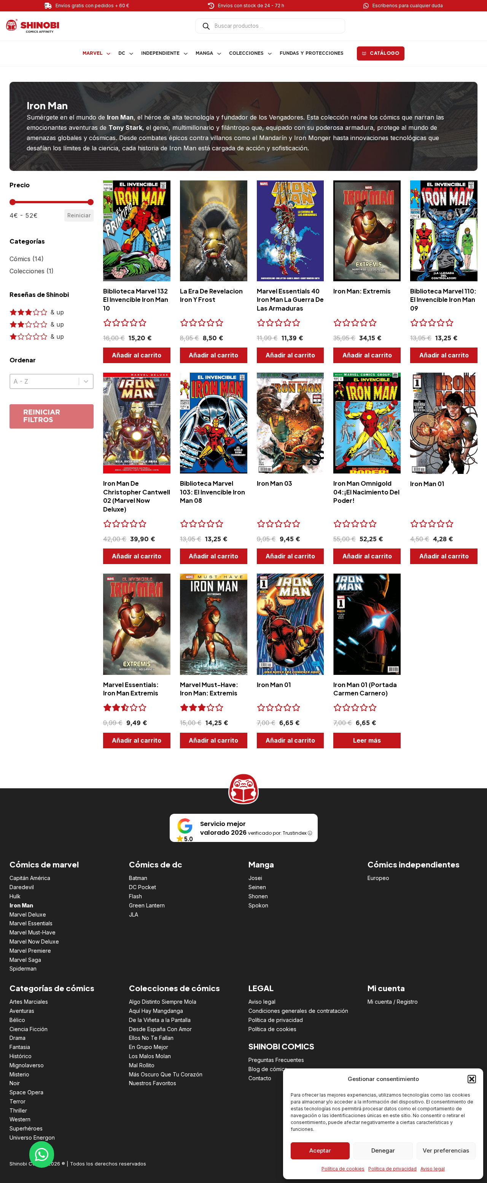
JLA (133, 914)
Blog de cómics (267, 1069)
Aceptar (320, 1150)
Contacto (259, 1078)
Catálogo (384, 53)
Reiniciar (79, 215)
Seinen (257, 887)
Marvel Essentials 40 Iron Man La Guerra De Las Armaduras (290, 299)
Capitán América (30, 878)
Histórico (21, 1056)
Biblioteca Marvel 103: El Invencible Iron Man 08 (212, 491)
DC (121, 53)
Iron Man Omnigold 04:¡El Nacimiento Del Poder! (366, 491)
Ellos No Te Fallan (151, 1038)
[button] (472, 1079)
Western (20, 1119)
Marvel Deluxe (28, 914)
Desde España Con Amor (160, 1029)
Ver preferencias (446, 1150)
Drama (17, 1038)
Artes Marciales (29, 1001)
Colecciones (246, 53)
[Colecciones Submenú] (269, 53)
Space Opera (26, 1092)
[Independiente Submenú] (185, 53)
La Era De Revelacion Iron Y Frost (211, 295)
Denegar (383, 1150)
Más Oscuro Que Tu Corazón (165, 1074)
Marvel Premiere (30, 950)
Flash (135, 896)
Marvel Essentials (31, 923)
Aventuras (22, 1011)
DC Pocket (142, 887)
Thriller (18, 1110)
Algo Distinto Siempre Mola (162, 1001)
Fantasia (20, 1047)
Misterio (19, 1074)
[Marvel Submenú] (108, 53)
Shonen (258, 896)
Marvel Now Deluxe (34, 941)
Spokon (258, 905)
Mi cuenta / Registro (393, 1001)
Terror (17, 1101)
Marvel (92, 53)
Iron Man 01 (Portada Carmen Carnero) (365, 689)
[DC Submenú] (131, 53)
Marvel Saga (25, 960)
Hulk (15, 896)
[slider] (13, 202)
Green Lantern (147, 905)
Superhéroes (26, 1128)
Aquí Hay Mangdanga (156, 1011)
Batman (138, 878)
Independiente (160, 53)
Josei (255, 878)
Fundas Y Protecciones (312, 53)
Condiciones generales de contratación (298, 1011)
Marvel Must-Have (33, 932)
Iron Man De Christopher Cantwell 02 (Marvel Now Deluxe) (136, 496)
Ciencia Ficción (29, 1029)
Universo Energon (32, 1137)
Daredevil (22, 887)
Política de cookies (342, 1169)
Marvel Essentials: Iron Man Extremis (131, 689)
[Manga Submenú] (219, 53)
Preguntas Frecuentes (276, 1060)
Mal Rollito (141, 1065)
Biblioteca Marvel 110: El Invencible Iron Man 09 (443, 299)
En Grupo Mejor (148, 1047)
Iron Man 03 (274, 483)
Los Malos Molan (150, 1056)
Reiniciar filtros (41, 416)
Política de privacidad (392, 1169)
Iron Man (21, 905)
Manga (204, 53)
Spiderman (23, 968)
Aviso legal (432, 1169)
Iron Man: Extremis (362, 291)
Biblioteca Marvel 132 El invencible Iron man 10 (135, 299)
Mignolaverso (27, 1065)
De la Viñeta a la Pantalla (160, 1020)
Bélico (17, 1020)
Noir (15, 1083)
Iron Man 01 (427, 484)
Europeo (378, 878)
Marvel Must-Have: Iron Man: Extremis (209, 689)
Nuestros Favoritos (152, 1083)
